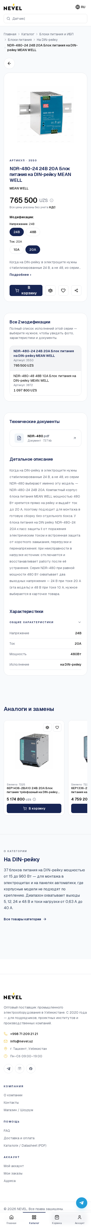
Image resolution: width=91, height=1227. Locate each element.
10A (17, 249)
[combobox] (45, 18)
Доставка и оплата (19, 1138)
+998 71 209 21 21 (24, 1034)
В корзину (29, 290)
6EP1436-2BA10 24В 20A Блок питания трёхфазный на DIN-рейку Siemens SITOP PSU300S (32, 790)
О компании (13, 1095)
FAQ (7, 1131)
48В (33, 232)
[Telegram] (8, 1068)
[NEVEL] (13, 7)
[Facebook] (30, 1068)
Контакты (11, 1102)
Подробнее (20, 275)
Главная (10, 34)
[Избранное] (63, 290)
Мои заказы (13, 1173)
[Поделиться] (76, 290)
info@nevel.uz (21, 1041)
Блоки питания (20, 40)
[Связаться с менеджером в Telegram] (81, 1202)
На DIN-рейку (47, 40)
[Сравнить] (50, 290)
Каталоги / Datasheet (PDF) (25, 1145)
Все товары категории (22, 919)
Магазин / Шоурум (18, 1110)
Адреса (10, 1181)
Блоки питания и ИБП (56, 34)
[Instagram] (19, 1068)
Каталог (27, 34)
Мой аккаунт (14, 1166)
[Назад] (9, 63)
